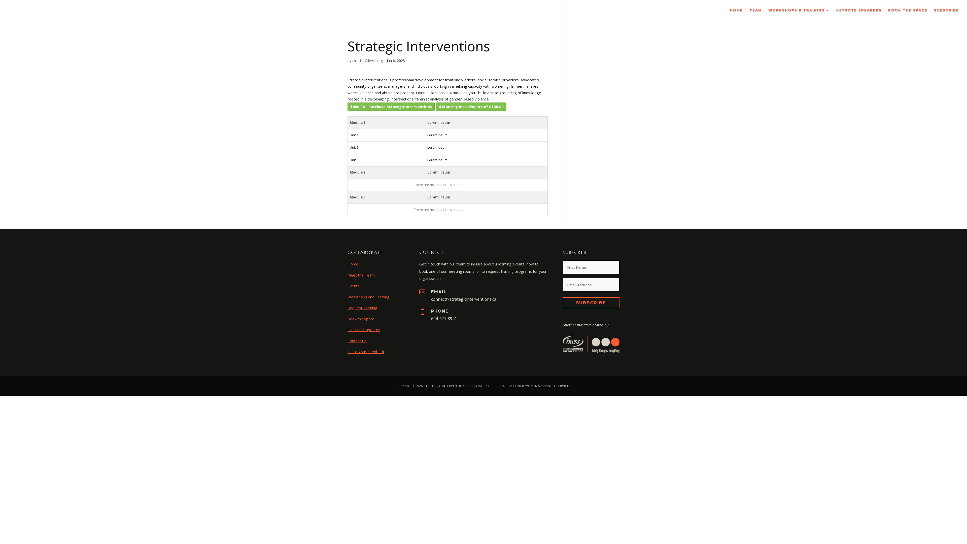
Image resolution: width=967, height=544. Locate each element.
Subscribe (946, 10)
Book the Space (361, 318)
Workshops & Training (796, 10)
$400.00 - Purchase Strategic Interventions (391, 106)
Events (354, 285)
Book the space (907, 10)
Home (736, 10)
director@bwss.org (367, 60)
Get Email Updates (364, 329)
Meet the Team (361, 275)
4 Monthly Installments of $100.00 (471, 106)
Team (755, 10)
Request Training (362, 307)
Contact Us (357, 340)
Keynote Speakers (859, 10)
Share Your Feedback (366, 351)
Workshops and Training (368, 296)
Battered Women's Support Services (539, 386)
